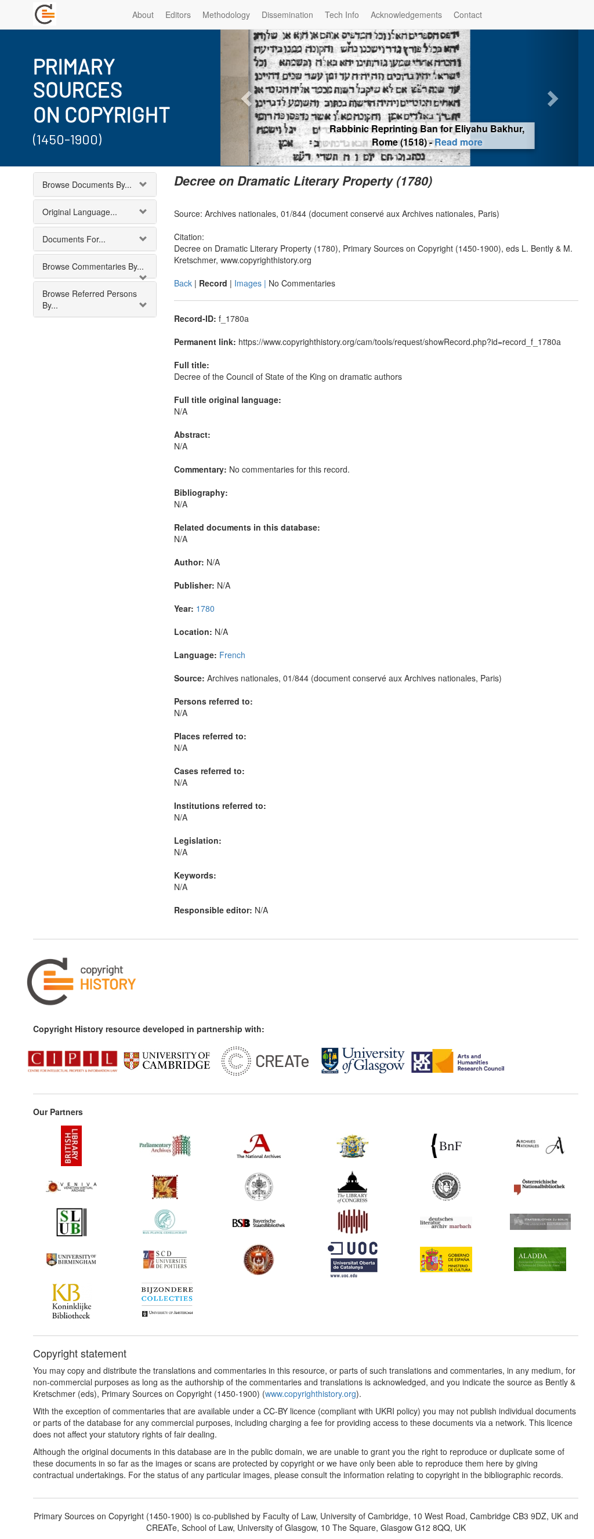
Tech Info (342, 14)
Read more (431, 141)
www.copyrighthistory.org (310, 1393)
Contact (468, 14)
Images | (251, 283)
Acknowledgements (406, 14)
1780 (205, 608)
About (143, 14)
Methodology (226, 14)
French (232, 654)
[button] (247, 97)
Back (183, 283)
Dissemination (287, 14)
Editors (178, 14)
